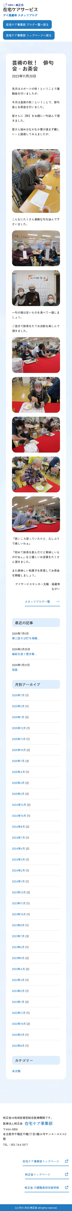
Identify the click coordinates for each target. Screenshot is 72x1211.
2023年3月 (18, 980)
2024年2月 (18, 870)
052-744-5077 (19, 1144)
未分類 (16, 1071)
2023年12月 (19, 892)
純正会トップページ (37, 1174)
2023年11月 (19, 903)
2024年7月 (18, 837)
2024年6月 (18, 848)
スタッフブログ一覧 (37, 602)
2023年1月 (18, 1002)
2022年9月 (18, 1035)
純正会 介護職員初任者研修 (42, 1187)
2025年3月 (18, 783)
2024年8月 (18, 827)
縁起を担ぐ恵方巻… (24, 654)
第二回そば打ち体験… (25, 638)
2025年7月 (18, 761)
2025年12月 (19, 728)
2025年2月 (18, 794)
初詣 (15, 670)
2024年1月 (18, 881)
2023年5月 (18, 958)
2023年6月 (18, 947)
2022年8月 (18, 1046)
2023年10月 (19, 914)
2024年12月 (19, 805)
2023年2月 (18, 991)
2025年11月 (19, 739)
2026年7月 (18, 695)
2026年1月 (18, 717)
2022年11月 (19, 1013)
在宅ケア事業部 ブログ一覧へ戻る (27, 24)
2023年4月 (18, 969)
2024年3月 (18, 859)
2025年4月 (18, 772)
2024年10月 (19, 816)
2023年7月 (18, 936)
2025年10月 (19, 750)
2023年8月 (18, 925)
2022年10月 (19, 1024)
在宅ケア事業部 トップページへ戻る (29, 35)
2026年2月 (18, 706)
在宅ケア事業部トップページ (41, 1161)
